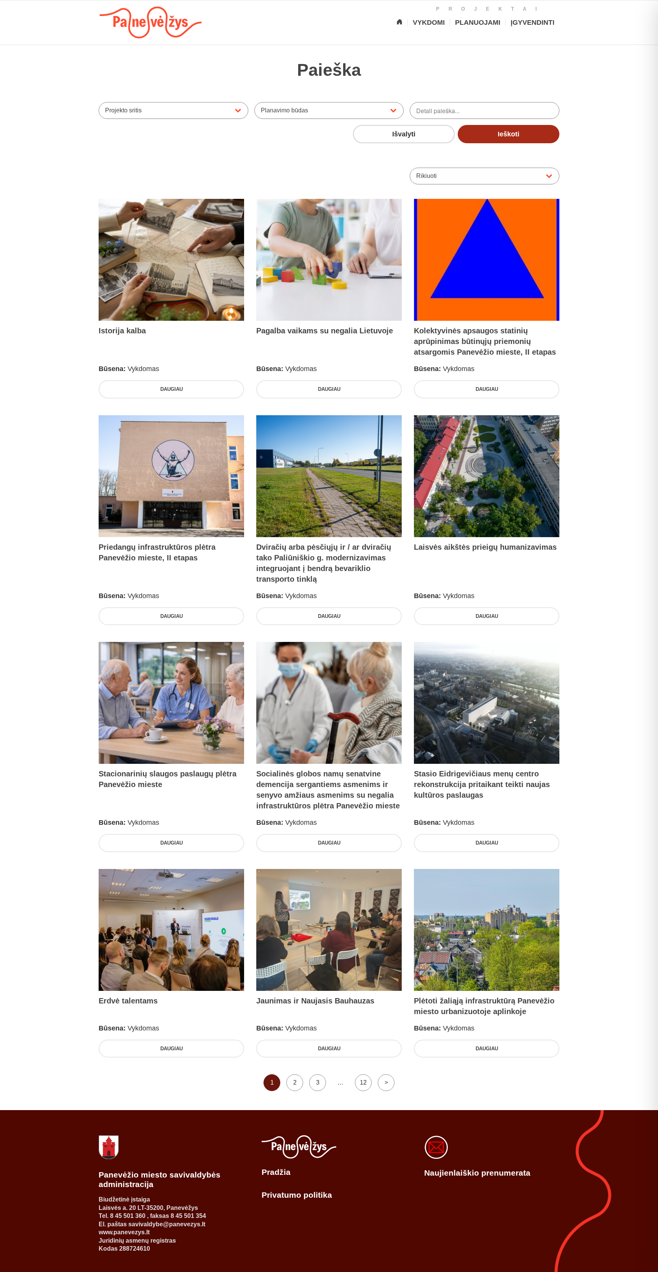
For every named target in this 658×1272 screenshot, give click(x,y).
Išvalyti (403, 134)
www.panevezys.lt (124, 1232)
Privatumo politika (297, 1194)
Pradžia (276, 1172)
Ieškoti (508, 134)
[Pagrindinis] (399, 22)
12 (363, 1082)
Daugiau (171, 389)
